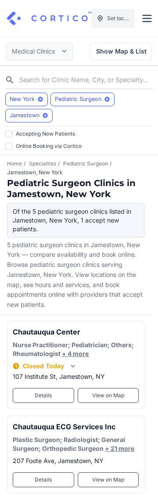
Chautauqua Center (46, 331)
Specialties (42, 163)
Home (14, 163)
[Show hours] (72, 366)
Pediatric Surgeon (85, 163)
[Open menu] (147, 18)
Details (43, 395)
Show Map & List (121, 51)
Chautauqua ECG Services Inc (64, 426)
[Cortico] (49, 18)
